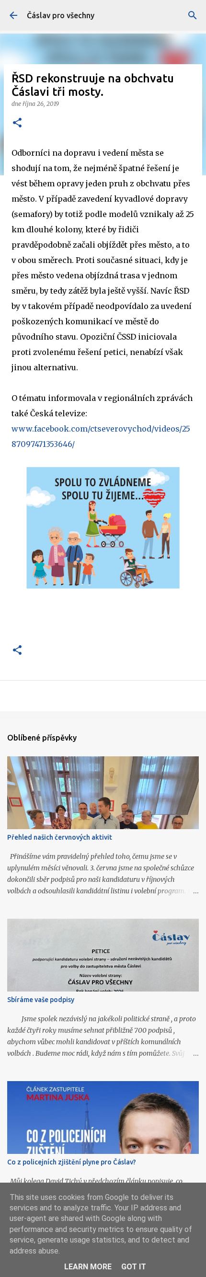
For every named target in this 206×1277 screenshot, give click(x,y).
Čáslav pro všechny (60, 15)
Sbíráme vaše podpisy (40, 999)
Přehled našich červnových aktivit (59, 837)
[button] (17, 123)
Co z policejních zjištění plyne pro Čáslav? (71, 1162)
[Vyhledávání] (192, 15)
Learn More (88, 1266)
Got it (133, 1266)
